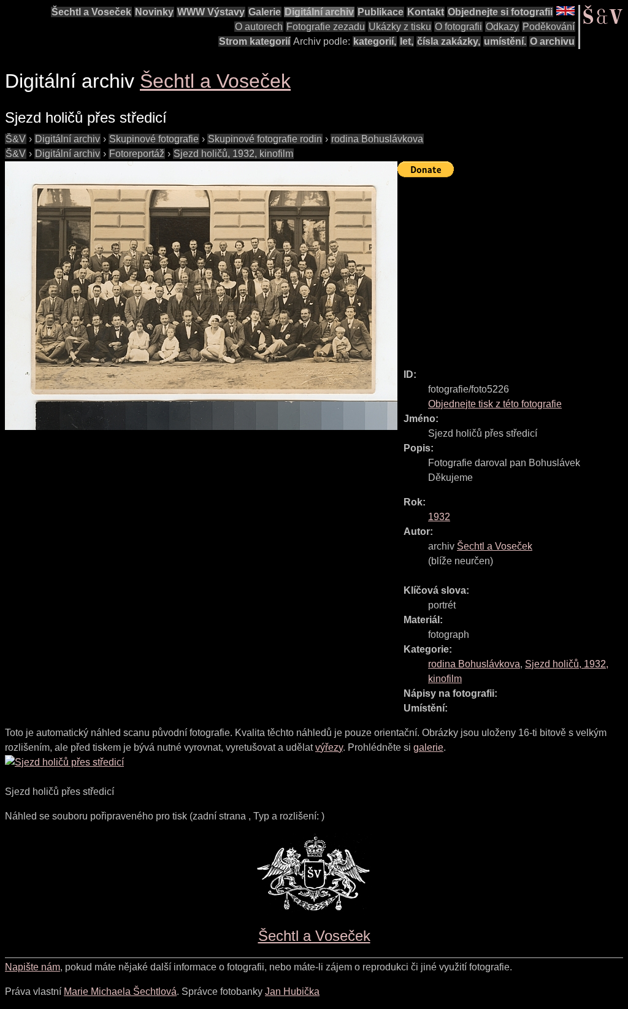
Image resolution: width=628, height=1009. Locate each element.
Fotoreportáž (136, 153)
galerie (428, 747)
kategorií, (374, 41)
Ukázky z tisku (400, 26)
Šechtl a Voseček (91, 12)
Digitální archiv (319, 12)
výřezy (329, 747)
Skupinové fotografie (154, 139)
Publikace (381, 12)
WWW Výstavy (211, 12)
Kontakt (425, 12)
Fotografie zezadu (325, 26)
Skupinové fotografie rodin (265, 139)
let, (406, 41)
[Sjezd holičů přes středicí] (201, 295)
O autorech (259, 26)
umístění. (505, 41)
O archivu (552, 41)
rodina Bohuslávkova (377, 139)
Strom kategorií (254, 41)
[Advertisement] (512, 267)
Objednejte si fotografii (500, 12)
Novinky (154, 12)
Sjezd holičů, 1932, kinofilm (233, 153)
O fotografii (458, 26)
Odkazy (502, 26)
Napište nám (32, 967)
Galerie (264, 12)
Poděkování (549, 26)
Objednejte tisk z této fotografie (495, 404)
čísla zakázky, (448, 41)
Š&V (16, 139)
